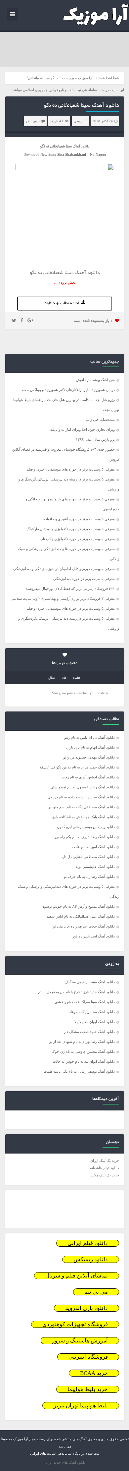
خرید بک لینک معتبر (105, 1175)
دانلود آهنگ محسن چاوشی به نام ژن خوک (83, 1051)
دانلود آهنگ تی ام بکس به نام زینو (89, 737)
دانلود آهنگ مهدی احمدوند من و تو (89, 757)
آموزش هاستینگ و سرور (80, 1340)
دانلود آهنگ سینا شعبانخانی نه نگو (81, 106)
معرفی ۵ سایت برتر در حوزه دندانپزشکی (84, 579)
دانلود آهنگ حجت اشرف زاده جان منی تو (84, 926)
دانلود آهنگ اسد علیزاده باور (93, 936)
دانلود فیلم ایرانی (87, 1243)
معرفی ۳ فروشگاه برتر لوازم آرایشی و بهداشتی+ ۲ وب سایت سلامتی (63, 598)
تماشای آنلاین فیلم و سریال (76, 1276)
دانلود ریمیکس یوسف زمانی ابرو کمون (86, 827)
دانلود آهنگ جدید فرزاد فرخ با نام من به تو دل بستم (76, 992)
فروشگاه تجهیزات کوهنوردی (75, 1324)
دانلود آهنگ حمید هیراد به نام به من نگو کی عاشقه (77, 767)
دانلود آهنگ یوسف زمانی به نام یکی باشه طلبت (79, 1071)
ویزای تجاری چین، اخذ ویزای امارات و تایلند (82, 429)
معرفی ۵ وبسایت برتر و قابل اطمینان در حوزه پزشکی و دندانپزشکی (64, 569)
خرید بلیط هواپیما (87, 1389)
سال (51, 678)
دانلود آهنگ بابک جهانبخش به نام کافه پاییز (83, 817)
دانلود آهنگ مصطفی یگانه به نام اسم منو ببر (81, 807)
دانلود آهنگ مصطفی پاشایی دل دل (88, 857)
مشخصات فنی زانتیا (100, 420)
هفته (76, 678)
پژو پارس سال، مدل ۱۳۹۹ (95, 439)
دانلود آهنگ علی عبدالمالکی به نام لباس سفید (81, 916)
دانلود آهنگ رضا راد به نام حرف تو (89, 876)
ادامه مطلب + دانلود (61, 303)
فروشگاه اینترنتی (88, 1357)
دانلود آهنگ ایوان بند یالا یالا (94, 1022)
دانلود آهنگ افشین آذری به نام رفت (88, 777)
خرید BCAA (94, 1373)
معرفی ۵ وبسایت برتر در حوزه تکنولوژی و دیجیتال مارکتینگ (70, 529)
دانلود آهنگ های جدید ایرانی (65, 1462)
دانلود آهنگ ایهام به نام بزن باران (90, 747)
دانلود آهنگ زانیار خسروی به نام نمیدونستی (82, 787)
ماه (64, 678)
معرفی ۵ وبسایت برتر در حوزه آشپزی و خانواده (79, 519)
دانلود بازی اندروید (86, 1308)
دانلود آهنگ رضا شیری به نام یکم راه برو (85, 837)
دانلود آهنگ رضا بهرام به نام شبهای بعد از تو (82, 1042)
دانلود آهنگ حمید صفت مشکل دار (89, 1032)
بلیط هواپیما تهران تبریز (81, 1405)
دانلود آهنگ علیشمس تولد (95, 867)
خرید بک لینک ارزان (104, 1160)
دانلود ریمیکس (90, 1259)
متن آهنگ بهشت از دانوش (95, 380)
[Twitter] (14, 321)
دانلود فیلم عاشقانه (104, 1168)
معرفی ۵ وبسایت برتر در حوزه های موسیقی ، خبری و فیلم (70, 469)
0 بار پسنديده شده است (93, 321)
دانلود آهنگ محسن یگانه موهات (91, 1012)
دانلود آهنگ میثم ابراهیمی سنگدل (90, 982)
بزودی (78, 121)
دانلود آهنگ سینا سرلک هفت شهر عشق (85, 1002)
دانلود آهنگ (81, 146)
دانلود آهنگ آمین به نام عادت (93, 847)
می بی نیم (96, 1292)
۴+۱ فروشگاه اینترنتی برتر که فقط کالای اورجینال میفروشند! (69, 589)
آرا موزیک (85, 78)
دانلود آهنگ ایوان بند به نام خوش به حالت (84, 1061)
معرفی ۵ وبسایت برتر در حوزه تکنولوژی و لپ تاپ (77, 539)
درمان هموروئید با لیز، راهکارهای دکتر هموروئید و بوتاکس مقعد (68, 390)
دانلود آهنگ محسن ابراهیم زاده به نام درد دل (81, 797)
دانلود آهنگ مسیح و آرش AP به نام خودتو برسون (78, 906)
